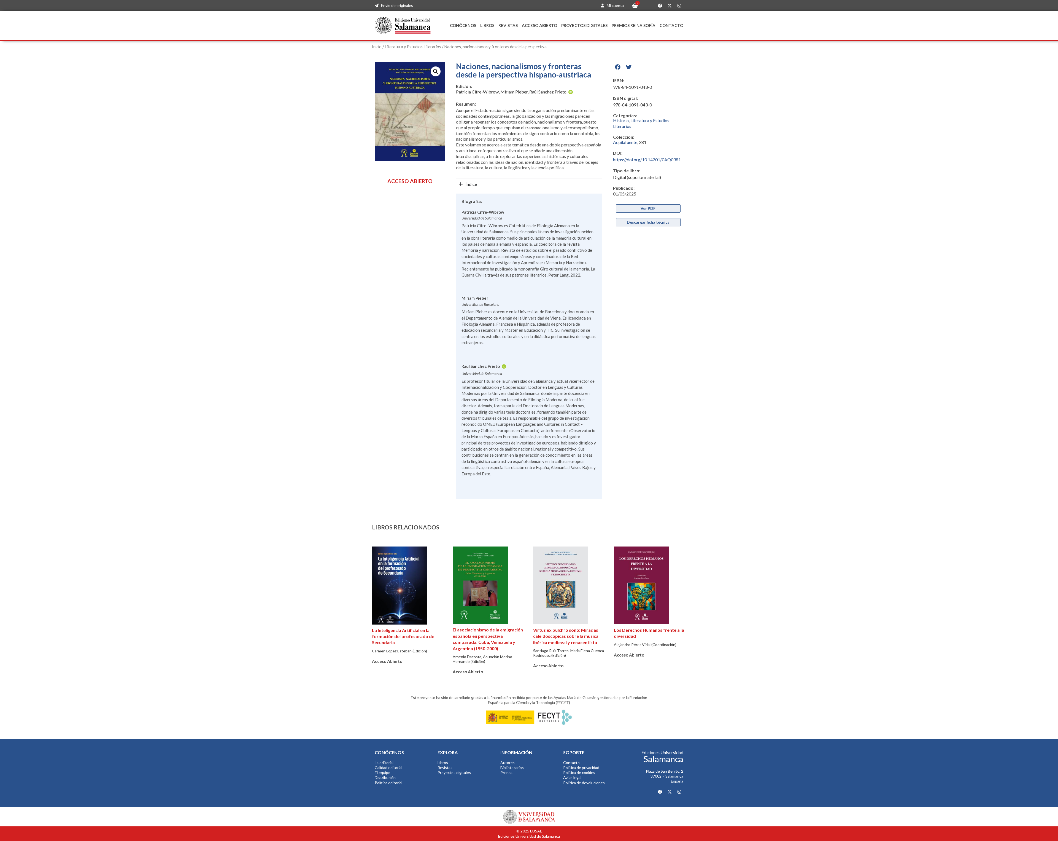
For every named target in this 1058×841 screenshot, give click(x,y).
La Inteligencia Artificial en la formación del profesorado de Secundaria (403, 636)
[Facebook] (660, 6)
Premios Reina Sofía (633, 25)
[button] (436, 71)
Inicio (377, 46)
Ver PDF (648, 208)
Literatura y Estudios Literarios (413, 46)
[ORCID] (570, 92)
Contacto (671, 25)
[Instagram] (679, 6)
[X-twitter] (669, 6)
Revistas (508, 25)
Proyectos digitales (584, 25)
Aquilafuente (625, 142)
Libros (487, 25)
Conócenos (463, 25)
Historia (621, 120)
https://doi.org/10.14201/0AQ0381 (647, 159)
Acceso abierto (539, 25)
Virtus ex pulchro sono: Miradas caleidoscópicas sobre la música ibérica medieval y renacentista (565, 636)
